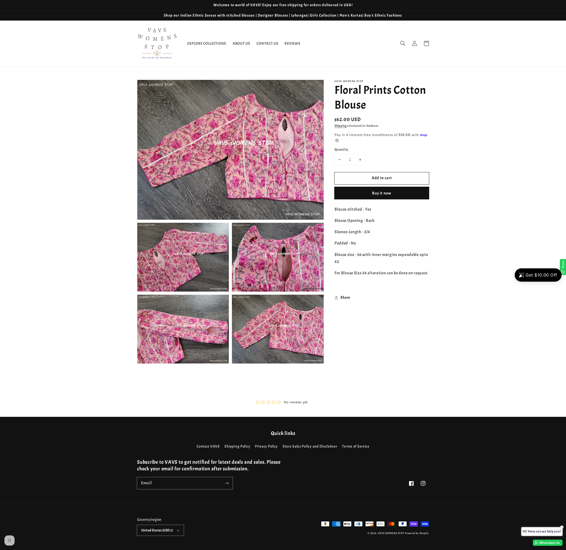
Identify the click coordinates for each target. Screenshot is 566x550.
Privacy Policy (266, 446)
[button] (403, 43)
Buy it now (381, 193)
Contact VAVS (208, 446)
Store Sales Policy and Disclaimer (310, 446)
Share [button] (345, 297)
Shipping (341, 126)
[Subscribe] (227, 483)
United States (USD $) (157, 530)
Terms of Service (355, 446)
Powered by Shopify (417, 533)
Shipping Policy (237, 446)
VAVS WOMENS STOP (391, 533)
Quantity (341, 149)
